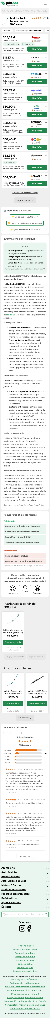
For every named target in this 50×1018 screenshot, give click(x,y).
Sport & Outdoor (11, 902)
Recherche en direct (25, 953)
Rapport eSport (25, 967)
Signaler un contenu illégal (25, 193)
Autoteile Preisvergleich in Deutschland (25, 986)
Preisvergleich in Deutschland (25, 983)
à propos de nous (25, 960)
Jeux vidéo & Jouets (13, 880)
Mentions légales (25, 946)
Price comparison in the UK (25, 994)
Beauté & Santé (10, 876)
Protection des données (25, 949)
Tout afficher (25, 856)
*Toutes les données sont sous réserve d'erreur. (25, 1013)
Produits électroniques (15, 893)
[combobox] (27, 11)
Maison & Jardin (11, 885)
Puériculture (9, 898)
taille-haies (12, 315)
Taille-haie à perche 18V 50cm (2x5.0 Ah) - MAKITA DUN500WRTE (13, 631)
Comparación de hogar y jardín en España (25, 1001)
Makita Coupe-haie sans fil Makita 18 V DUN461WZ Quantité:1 (12, 692)
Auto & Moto (9, 872)
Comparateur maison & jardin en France (25, 1005)
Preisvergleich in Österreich (25, 979)
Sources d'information (11, 733)
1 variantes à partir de (29, 30)
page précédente (16, 657)
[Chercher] (3, 11)
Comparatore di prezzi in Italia (25, 1008)
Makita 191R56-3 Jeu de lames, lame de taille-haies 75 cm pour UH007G (37, 692)
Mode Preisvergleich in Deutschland (25, 990)
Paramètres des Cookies (25, 971)
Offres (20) (7, 30)
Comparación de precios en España (25, 997)
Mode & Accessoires (13, 889)
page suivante (35, 657)
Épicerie (6, 906)
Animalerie (8, 867)
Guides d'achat (25, 964)
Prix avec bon (28, 44)
